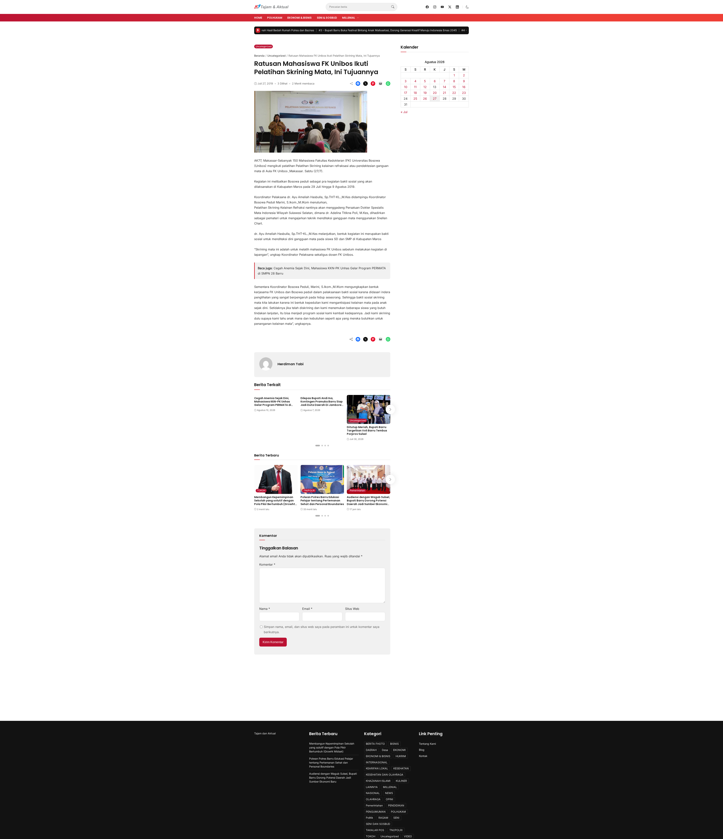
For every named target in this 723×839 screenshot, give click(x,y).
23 (464, 93)
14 (444, 87)
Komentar (267, 564)
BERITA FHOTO (375, 743)
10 (405, 87)
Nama (264, 609)
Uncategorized (264, 46)
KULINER (401, 780)
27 (434, 98)
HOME (258, 18)
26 (425, 98)
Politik (369, 817)
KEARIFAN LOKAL (377, 768)
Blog (421, 749)
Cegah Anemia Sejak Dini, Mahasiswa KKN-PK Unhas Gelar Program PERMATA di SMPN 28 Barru (272, 403)
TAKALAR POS (375, 830)
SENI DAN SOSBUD (378, 823)
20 (435, 93)
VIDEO (408, 836)
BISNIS (394, 743)
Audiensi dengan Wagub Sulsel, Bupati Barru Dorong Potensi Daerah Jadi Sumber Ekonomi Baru (368, 502)
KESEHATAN (401, 768)
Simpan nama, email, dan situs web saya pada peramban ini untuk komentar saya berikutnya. (321, 629)
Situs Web (352, 609)
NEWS (389, 793)
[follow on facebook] (427, 7)
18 (415, 93)
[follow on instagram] (434, 7)
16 (463, 87)
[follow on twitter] (450, 7)
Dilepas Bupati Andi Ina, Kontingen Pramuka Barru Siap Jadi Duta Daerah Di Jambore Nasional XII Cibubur (321, 403)
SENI (396, 817)
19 (425, 93)
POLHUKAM (274, 18)
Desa (385, 750)
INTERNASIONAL (376, 762)
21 (444, 93)
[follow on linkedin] (457, 7)
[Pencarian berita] (392, 7)
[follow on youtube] (442, 7)
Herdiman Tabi (291, 364)
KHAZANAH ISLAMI (378, 780)
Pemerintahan (357, 490)
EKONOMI (399, 750)
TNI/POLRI (309, 490)
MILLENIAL (348, 18)
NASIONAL (373, 793)
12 (425, 87)
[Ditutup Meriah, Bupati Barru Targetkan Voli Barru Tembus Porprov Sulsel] (368, 421)
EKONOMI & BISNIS (299, 18)
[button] (467, 7)
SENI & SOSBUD (327, 18)
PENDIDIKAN (396, 805)
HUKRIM (401, 756)
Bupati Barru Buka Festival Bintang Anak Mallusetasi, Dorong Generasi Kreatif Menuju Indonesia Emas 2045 (342, 30)
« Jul (404, 112)
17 (405, 93)
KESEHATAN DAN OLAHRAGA (384, 774)
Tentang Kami (427, 743)
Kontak (423, 756)
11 (415, 87)
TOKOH (261, 490)
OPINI (389, 799)
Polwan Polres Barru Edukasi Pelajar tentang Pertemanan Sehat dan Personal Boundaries (322, 500)
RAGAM (383, 817)
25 (415, 98)
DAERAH (371, 750)
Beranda (259, 55)
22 (454, 93)
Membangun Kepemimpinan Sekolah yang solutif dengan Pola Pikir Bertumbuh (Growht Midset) (274, 502)
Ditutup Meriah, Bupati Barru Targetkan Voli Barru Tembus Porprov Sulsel (367, 430)
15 (454, 87)
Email (307, 609)
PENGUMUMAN (376, 811)
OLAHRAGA (373, 799)
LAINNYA (372, 787)
